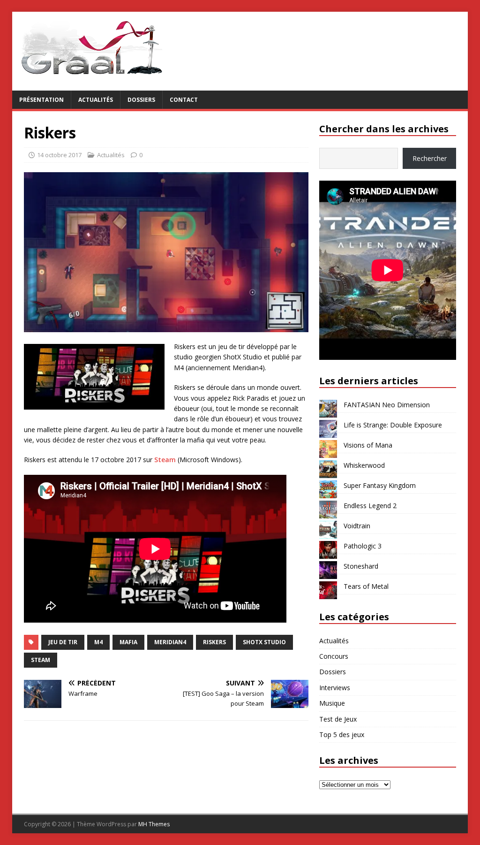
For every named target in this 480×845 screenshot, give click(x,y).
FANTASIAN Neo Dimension (387, 404)
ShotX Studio (264, 642)
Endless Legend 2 (370, 505)
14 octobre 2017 (59, 155)
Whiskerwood (364, 465)
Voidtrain (357, 525)
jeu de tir (62, 642)
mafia (128, 642)
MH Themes (154, 824)
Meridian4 (170, 642)
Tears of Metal (366, 586)
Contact (184, 100)
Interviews (334, 687)
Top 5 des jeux (341, 734)
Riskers (214, 642)
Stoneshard (361, 566)
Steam (165, 459)
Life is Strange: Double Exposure (393, 424)
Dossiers (141, 100)
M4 (98, 642)
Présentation (41, 100)
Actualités (95, 100)
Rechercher (429, 158)
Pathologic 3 (363, 545)
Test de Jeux (338, 719)
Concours (333, 656)
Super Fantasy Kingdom (380, 485)
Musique (332, 703)
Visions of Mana (368, 445)
